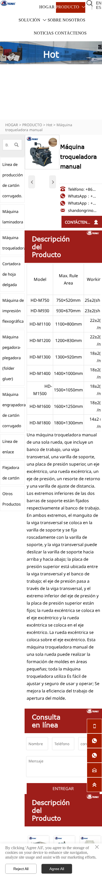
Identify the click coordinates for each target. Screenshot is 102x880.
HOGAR (11, 124)
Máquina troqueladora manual (38, 127)
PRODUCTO (32, 124)
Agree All (56, 869)
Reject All (21, 869)
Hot (49, 124)
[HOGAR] (8, 3)
